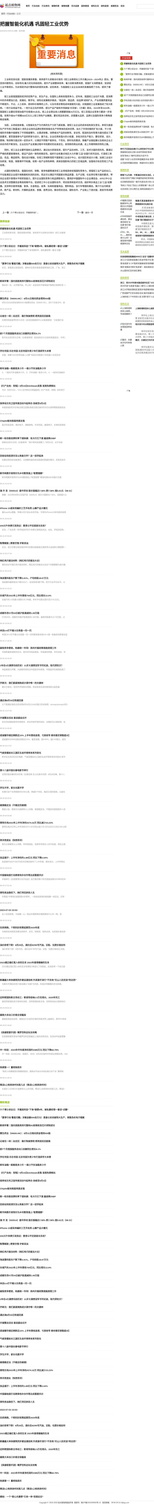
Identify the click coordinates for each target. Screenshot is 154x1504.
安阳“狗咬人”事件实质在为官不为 (134, 156)
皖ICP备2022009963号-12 (91, 1503)
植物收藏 (65, 6)
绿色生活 (95, 6)
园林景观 (85, 6)
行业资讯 (45, 6)
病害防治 (115, 6)
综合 (123, 6)
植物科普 (55, 6)
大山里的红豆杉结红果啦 (130, 271)
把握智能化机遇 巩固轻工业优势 (137, 64)
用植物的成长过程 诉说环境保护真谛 (136, 152)
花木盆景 (75, 6)
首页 (28, 6)
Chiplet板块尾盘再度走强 (134, 122)
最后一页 (89, 213)
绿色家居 (105, 6)
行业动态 (36, 6)
